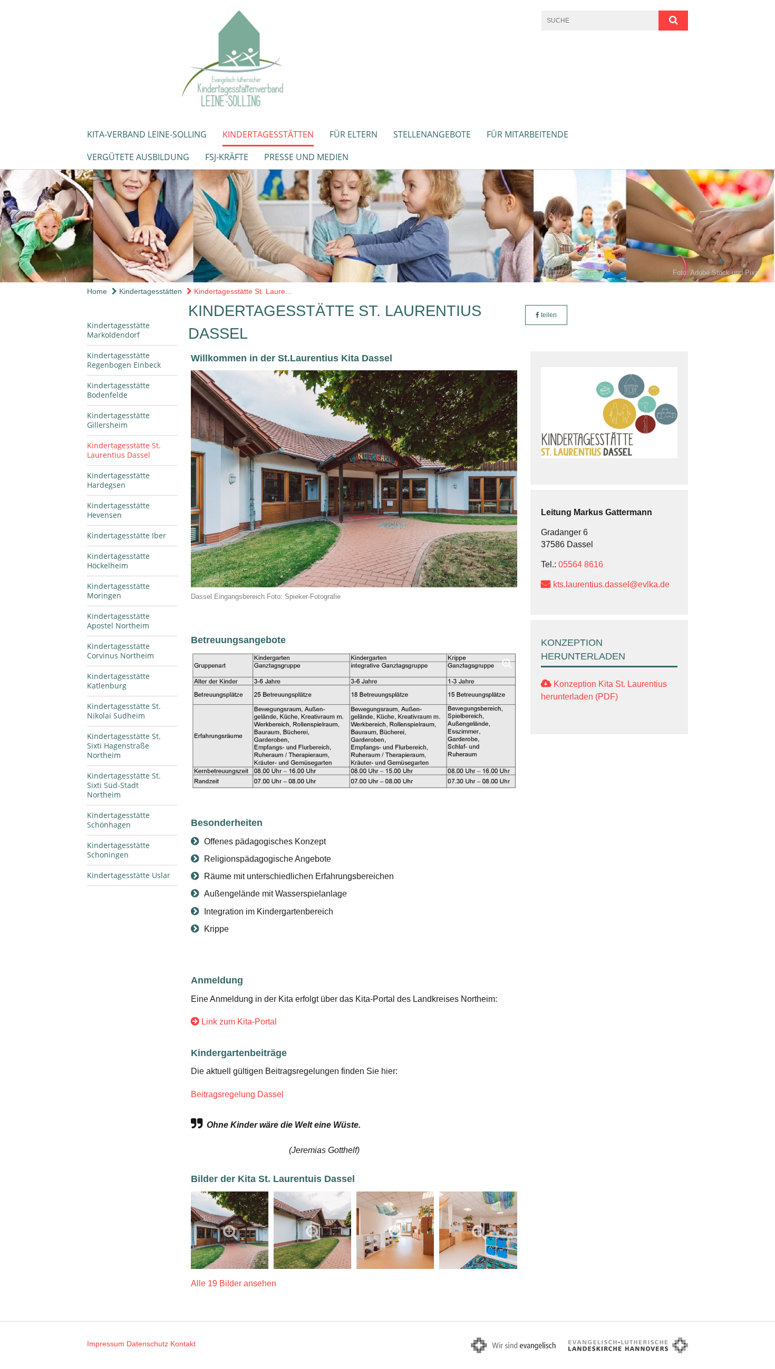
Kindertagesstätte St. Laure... (242, 291)
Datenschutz (147, 1344)
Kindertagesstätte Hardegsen (118, 480)
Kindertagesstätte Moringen (118, 590)
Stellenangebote (432, 134)
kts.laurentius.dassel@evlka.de (611, 584)
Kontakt (183, 1344)
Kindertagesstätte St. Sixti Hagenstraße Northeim (124, 745)
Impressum (105, 1344)
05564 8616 (580, 564)
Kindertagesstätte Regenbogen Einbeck (124, 360)
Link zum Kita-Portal (239, 1021)
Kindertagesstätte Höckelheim (118, 560)
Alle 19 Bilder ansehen (233, 1283)
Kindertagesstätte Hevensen (118, 510)
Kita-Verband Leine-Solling (147, 134)
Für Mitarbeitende (527, 134)
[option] (387, 226)
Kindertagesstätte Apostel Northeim (118, 621)
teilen (548, 315)
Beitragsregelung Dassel (237, 1094)
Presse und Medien (306, 157)
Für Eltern (353, 134)
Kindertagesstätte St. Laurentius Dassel (124, 450)
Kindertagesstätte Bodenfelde (118, 390)
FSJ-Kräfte (226, 157)
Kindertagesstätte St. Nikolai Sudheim (124, 711)
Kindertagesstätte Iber (126, 535)
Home (97, 291)
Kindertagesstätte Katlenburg (118, 681)
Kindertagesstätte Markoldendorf (118, 330)
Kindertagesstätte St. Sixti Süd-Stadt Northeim (124, 785)
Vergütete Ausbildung (138, 157)
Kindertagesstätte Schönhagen (118, 820)
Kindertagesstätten (268, 134)
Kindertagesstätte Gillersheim (118, 420)
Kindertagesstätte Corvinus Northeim (120, 651)
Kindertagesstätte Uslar (128, 875)
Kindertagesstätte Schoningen (118, 850)
